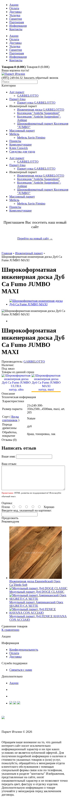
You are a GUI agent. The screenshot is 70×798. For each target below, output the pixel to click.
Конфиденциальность (23, 649)
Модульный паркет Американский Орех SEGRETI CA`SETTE (36, 604)
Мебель (14, 134)
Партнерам (16, 22)
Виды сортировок (10, 418)
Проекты (15, 141)
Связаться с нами (20, 669)
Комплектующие (20, 144)
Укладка (14, 15)
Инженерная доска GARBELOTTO (40, 109)
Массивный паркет (22, 130)
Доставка (15, 11)
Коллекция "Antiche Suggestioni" (38, 113)
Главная (7, 253)
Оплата (14, 8)
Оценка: (7, 503)
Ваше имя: (8, 456)
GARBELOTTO (27, 95)
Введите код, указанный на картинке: (27, 510)
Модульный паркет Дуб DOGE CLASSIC (36, 591)
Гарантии (15, 18)
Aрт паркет (16, 92)
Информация (18, 25)
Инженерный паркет (29, 253)
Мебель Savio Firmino (31, 137)
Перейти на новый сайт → (35, 238)
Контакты (15, 29)
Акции (13, 4)
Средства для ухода (22, 151)
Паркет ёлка (17, 99)
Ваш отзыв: (9, 463)
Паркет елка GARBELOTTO (36, 102)
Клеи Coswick (18, 148)
